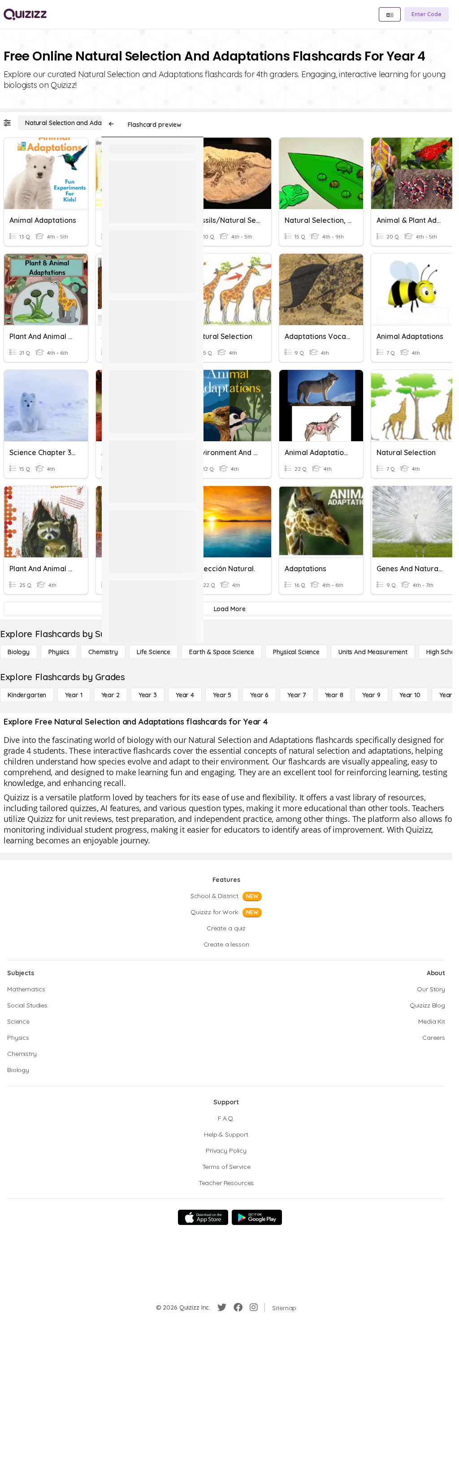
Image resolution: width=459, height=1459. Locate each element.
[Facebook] (238, 1307)
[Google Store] (257, 1217)
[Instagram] (254, 1307)
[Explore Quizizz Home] (25, 14)
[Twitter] (221, 1307)
